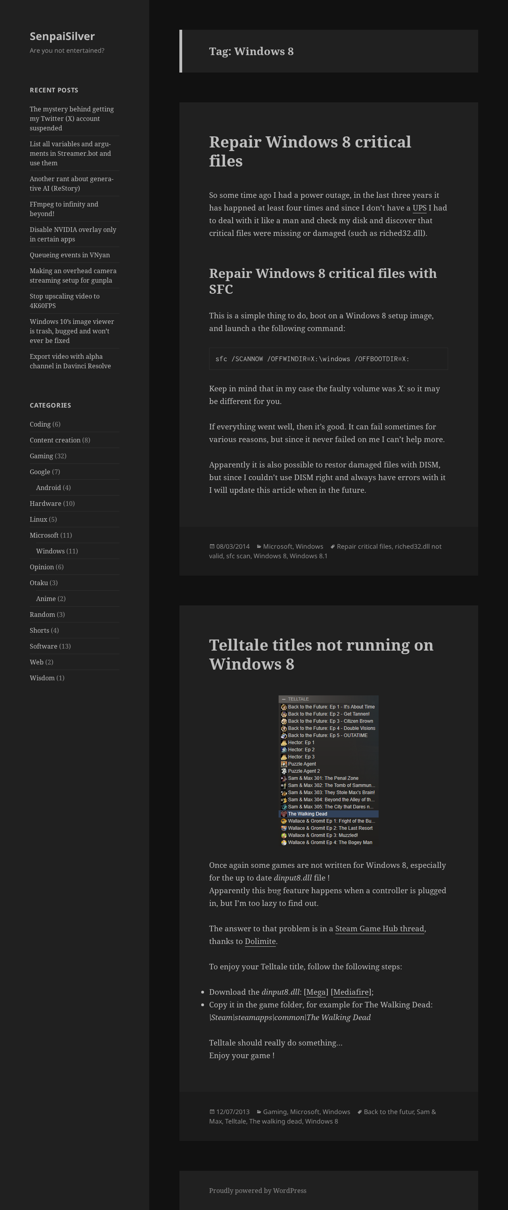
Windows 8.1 (309, 555)
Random (42, 614)
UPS (420, 208)
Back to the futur (389, 1111)
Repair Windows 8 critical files (310, 151)
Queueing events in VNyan (70, 255)
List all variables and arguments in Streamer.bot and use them (70, 153)
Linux (38, 519)
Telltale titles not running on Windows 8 (321, 654)
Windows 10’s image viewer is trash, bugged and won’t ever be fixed (72, 331)
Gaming (41, 456)
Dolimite (260, 941)
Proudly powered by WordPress (257, 1190)
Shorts (39, 630)
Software (44, 646)
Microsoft (44, 535)
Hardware (46, 503)
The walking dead (275, 1121)
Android (48, 487)
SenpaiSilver (62, 36)
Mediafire (351, 992)
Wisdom (42, 678)
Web (37, 662)
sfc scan (238, 555)
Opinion (42, 567)
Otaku (39, 582)
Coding (40, 424)
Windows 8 (270, 555)
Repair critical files (364, 546)
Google (40, 471)
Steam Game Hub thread (379, 928)
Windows (50, 551)
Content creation (55, 440)
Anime (46, 598)
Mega (316, 992)
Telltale (235, 1121)
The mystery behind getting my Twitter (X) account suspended (72, 118)
